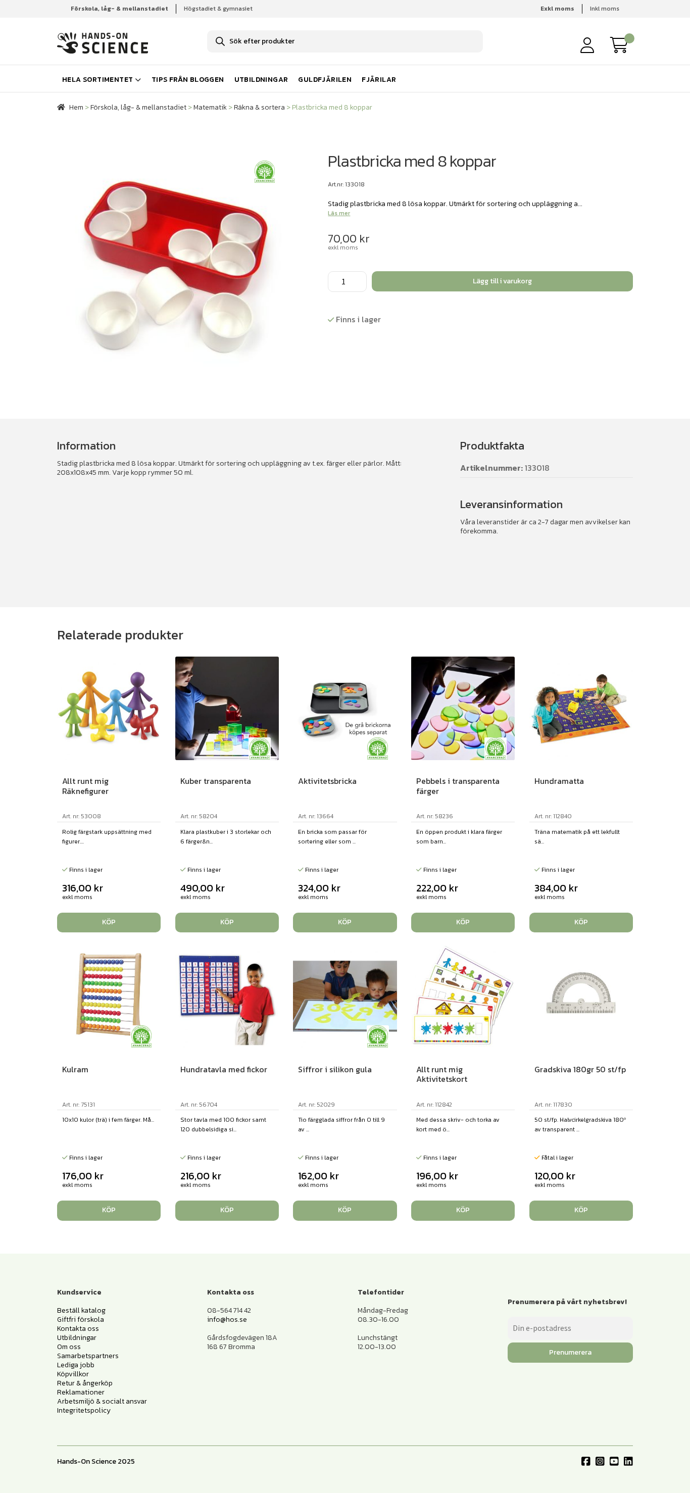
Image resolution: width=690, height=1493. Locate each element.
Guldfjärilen (325, 79)
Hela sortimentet (97, 79)
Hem (76, 107)
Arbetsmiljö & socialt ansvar (102, 1401)
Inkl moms (604, 8)
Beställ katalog (81, 1310)
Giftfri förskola (80, 1319)
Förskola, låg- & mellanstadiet (138, 107)
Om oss (69, 1346)
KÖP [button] (109, 922)
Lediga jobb (75, 1365)
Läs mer (339, 213)
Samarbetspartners (88, 1356)
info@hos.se (227, 1319)
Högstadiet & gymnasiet (218, 8)
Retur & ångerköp (85, 1383)
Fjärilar (379, 79)
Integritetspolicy (84, 1410)
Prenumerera (570, 1352)
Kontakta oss (78, 1328)
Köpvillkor (73, 1374)
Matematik (210, 107)
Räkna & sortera (259, 107)
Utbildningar (261, 79)
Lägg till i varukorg (502, 281)
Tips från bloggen (188, 79)
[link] (621, 45)
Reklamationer (81, 1392)
